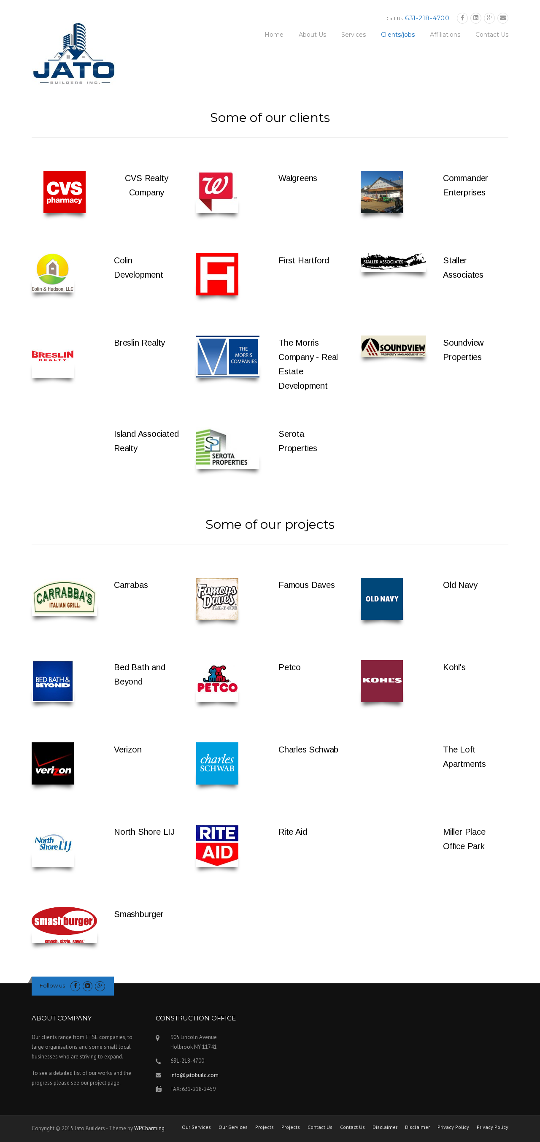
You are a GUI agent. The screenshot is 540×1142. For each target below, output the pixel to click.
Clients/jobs (398, 34)
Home (274, 34)
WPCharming (149, 1128)
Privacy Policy (453, 1127)
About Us (312, 34)
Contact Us (491, 34)
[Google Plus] (489, 18)
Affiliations (445, 34)
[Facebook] (462, 18)
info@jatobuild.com (194, 1075)
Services (353, 34)
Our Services (196, 1127)
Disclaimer (385, 1127)
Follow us (52, 985)
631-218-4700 (427, 18)
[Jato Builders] (74, 53)
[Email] (502, 18)
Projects (264, 1127)
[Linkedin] (475, 18)
